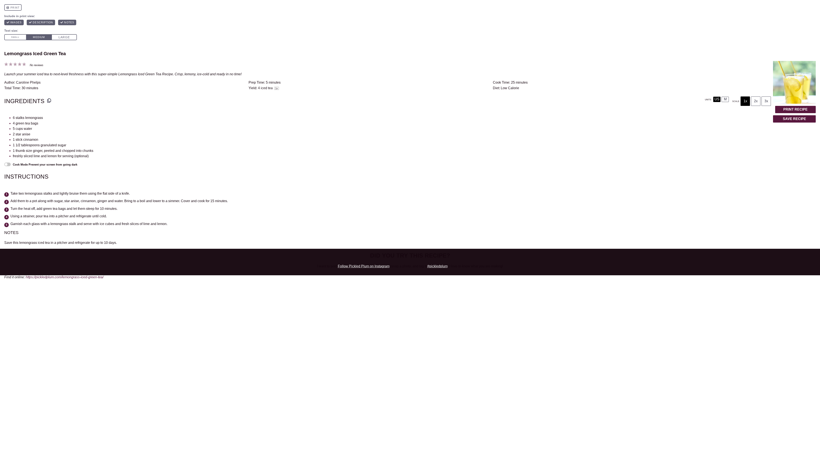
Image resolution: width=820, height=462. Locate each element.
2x (756, 101)
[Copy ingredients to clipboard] (49, 100)
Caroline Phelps (28, 82)
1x (745, 101)
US (717, 99)
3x (766, 101)
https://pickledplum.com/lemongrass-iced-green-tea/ (65, 277)
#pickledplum (437, 266)
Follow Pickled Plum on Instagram (364, 266)
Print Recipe (795, 109)
